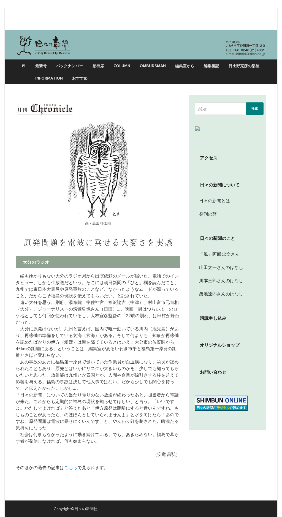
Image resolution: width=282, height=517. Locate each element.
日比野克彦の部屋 (244, 66)
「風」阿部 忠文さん (217, 254)
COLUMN (121, 66)
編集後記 (211, 66)
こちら (70, 467)
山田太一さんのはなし (219, 267)
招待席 (98, 66)
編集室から (184, 66)
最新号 (41, 66)
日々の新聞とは (212, 200)
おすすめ (80, 78)
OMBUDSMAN (153, 66)
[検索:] (229, 108)
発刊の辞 (208, 213)
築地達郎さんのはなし (219, 293)
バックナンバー (69, 66)
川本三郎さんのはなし (219, 280)
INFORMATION (49, 78)
